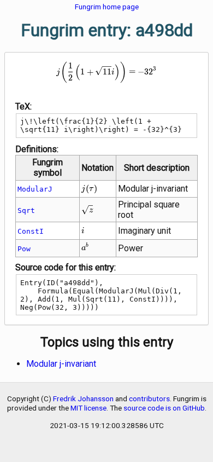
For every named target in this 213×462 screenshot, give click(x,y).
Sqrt (26, 210)
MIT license (88, 407)
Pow (24, 249)
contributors (149, 398)
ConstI (30, 231)
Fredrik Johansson (83, 398)
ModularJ (34, 189)
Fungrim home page (107, 6)
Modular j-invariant (61, 364)
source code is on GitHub (164, 407)
